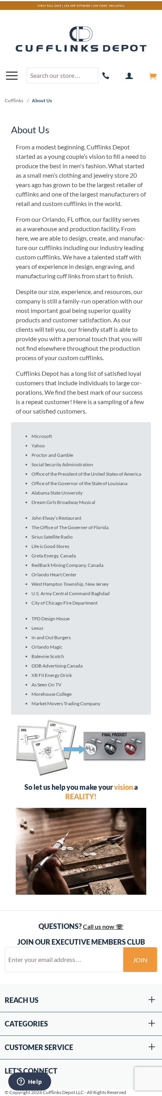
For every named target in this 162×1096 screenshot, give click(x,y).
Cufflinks (14, 100)
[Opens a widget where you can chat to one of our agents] (29, 1082)
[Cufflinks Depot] (81, 39)
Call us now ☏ (103, 926)
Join (140, 960)
